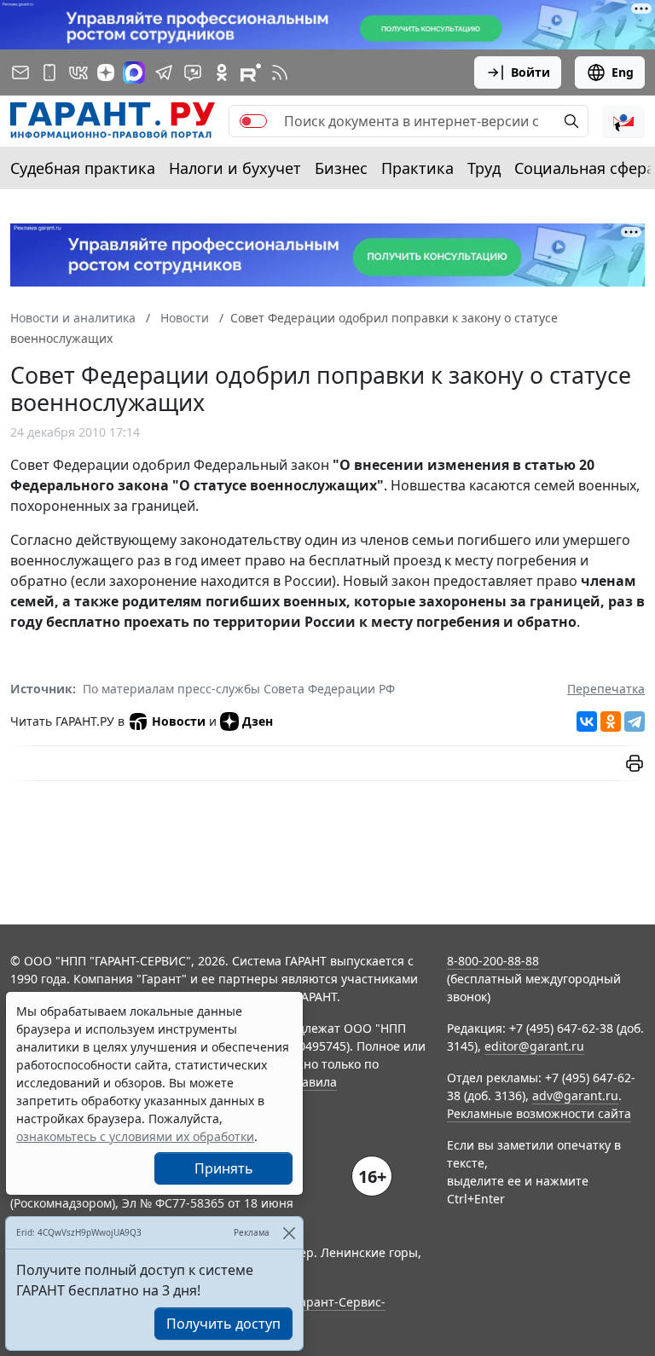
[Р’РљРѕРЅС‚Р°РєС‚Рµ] (587, 721)
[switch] (253, 121)
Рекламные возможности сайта (539, 1113)
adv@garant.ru (575, 1095)
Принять (223, 1168)
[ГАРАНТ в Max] (134, 72)
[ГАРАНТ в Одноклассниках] (222, 72)
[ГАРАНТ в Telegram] (164, 72)
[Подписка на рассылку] (20, 72)
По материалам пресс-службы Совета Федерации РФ (239, 689)
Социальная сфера (584, 168)
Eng (623, 72)
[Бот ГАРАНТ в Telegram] (193, 72)
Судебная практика (82, 168)
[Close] (289, 1233)
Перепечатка (606, 689)
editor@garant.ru (534, 1046)
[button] (623, 121)
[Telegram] (634, 721)
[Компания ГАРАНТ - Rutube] (251, 72)
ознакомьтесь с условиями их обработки (135, 1136)
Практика (417, 168)
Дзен (257, 721)
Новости (179, 721)
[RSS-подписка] (280, 72)
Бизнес (341, 168)
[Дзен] (105, 72)
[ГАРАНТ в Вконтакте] (78, 72)
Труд (484, 168)
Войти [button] (530, 72)
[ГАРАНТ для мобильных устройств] (49, 72)
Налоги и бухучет (235, 168)
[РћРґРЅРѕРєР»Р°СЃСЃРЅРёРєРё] (610, 721)
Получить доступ (223, 1323)
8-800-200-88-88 (493, 961)
